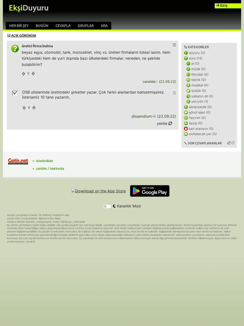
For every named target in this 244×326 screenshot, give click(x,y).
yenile (162, 123)
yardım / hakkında (50, 168)
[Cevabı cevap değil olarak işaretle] (15, 93)
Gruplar (86, 26)
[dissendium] (154, 116)
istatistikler (44, 161)
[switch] (107, 206)
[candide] (156, 81)
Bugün (42, 26)
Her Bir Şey (19, 26)
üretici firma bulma (37, 46)
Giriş (223, 6)
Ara (104, 26)
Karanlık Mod (128, 206)
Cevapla (63, 26)
